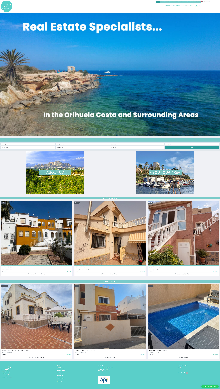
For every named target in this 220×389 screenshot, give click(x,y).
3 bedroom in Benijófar (80, 267)
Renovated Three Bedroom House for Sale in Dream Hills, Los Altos (15, 350)
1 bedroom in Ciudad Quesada (8, 267)
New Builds (170, 2)
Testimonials (190, 2)
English (203, 1)
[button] (210, 386)
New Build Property (61, 370)
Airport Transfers (60, 378)
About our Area (60, 365)
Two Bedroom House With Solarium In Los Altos (85, 350)
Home (157, 2)
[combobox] (28, 144)
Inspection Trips (60, 375)
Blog (58, 380)
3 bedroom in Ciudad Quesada (155, 267)
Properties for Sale (60, 368)
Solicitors (59, 373)
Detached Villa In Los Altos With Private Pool (158, 350)
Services (183, 2)
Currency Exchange (61, 372)
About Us (177, 2)
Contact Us (197, 2)
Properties (163, 2)
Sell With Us (59, 376)
